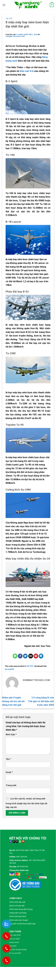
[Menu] (4, 4)
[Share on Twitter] (25, 656)
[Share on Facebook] (20, 656)
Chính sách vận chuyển (18, 920)
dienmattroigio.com (15, 36)
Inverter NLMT (14, 942)
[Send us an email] (17, 841)
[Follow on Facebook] (10, 841)
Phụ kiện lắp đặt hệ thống (18, 949)
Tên (8, 759)
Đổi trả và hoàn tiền (17, 906)
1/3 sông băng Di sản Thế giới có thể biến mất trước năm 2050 (41, 701)
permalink (9, 669)
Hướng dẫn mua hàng (17, 913)
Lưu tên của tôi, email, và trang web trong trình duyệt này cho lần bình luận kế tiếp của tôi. (26, 803)
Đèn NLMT (13, 946)
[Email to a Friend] (30, 656)
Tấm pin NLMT (14, 939)
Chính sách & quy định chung (20, 909)
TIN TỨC (9, 18)
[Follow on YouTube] (23, 841)
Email (9, 772)
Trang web (11, 785)
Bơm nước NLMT (15, 935)
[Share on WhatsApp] (15, 656)
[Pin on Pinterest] (35, 656)
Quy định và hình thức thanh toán (22, 924)
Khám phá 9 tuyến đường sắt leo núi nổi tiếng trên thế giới (13, 701)
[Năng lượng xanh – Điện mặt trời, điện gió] (28, 5)
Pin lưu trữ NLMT (15, 953)
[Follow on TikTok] (13, 841)
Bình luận (11, 734)
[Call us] (20, 841)
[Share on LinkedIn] (41, 656)
